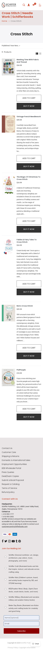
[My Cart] (33, 5)
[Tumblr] (16, 541)
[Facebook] (2, 541)
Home (4, 21)
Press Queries (8, 472)
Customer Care (9, 452)
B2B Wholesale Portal (11, 468)
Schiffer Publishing (28, 643)
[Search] (24, 5)
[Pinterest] (19, 541)
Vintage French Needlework (29, 116)
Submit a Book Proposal (13, 480)
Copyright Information (27, 648)
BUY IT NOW (28, 106)
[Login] (28, 5)
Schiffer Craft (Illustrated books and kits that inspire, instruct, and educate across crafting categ (24, 569)
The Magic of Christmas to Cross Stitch (28, 178)
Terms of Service (9, 488)
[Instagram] (9, 541)
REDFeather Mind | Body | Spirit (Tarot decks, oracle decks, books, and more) (23, 590)
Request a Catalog (10, 484)
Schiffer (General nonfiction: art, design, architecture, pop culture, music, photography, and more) (24, 558)
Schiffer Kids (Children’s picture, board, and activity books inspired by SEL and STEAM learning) (23, 580)
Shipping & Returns (10, 456)
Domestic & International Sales (16, 460)
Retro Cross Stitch (25, 306)
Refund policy (8, 492)
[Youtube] (13, 541)
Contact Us (7, 448)
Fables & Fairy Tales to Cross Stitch (27, 241)
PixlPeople (21, 370)
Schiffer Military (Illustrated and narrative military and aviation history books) (24, 598)
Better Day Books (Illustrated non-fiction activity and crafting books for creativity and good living (24, 608)
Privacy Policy (13, 648)
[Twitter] (5, 541)
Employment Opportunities (14, 464)
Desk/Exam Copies (10, 476)
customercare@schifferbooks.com (14, 526)
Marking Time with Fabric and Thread (28, 61)
